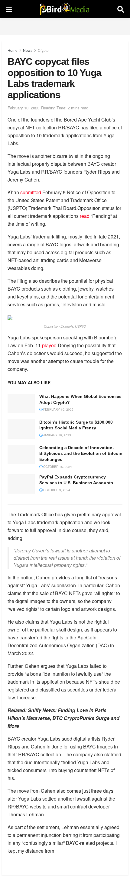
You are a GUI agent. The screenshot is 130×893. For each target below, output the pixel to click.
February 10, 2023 (23, 108)
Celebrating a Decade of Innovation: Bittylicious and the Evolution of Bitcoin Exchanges (80, 453)
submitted (30, 192)
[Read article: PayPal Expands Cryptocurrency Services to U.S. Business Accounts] (21, 484)
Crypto (43, 50)
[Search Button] (120, 9)
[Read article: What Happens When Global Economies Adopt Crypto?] (21, 403)
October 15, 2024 (57, 467)
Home (13, 50)
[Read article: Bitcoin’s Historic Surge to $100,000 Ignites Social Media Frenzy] (21, 429)
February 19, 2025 (57, 409)
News (27, 50)
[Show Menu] (9, 9)
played (49, 345)
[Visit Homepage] (64, 9)
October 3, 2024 (56, 490)
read (84, 215)
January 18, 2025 (56, 435)
